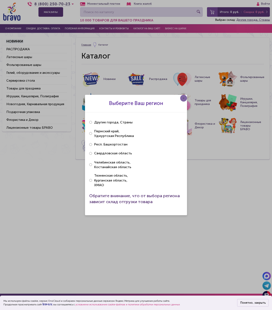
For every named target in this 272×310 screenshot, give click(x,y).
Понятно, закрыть (253, 302)
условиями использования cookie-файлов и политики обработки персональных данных (127, 304)
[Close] (183, 98)
